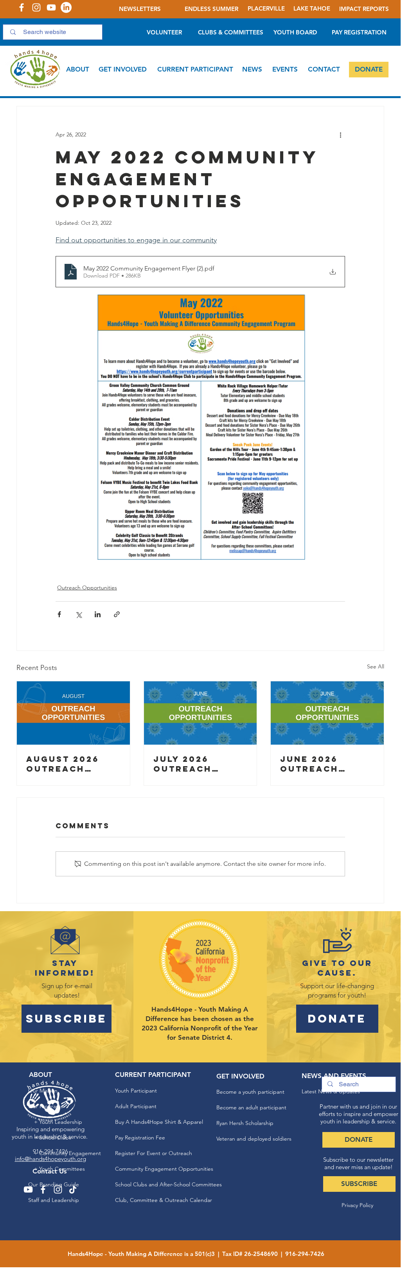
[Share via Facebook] (59, 614)
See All (375, 666)
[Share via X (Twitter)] (78, 614)
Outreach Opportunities (87, 587)
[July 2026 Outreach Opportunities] (200, 713)
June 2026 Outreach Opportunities (323, 764)
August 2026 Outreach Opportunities (69, 764)
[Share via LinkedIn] (97, 614)
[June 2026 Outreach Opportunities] (327, 713)
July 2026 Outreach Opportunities (196, 764)
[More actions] (340, 134)
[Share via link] (116, 614)
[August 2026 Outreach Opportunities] (73, 713)
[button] (78, 69)
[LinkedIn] (66, 7)
